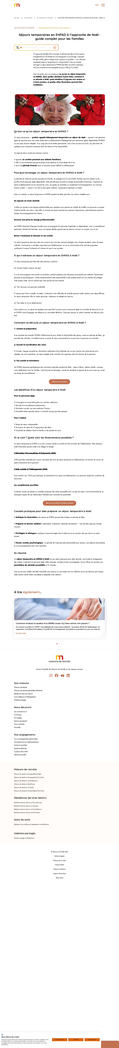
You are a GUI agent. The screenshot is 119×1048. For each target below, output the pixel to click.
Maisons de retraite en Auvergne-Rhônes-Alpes (27, 774)
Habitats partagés (20, 700)
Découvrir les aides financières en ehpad (59, 503)
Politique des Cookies (59, 860)
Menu (97, 5)
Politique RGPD (59, 865)
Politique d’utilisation (59, 869)
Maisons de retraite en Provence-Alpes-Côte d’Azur (29, 791)
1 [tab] (57, 643)
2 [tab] (59, 643)
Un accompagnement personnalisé (25, 739)
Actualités (28, 18)
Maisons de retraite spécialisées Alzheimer (28, 690)
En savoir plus (21, 633)
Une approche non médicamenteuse (26, 742)
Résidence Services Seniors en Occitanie (26, 806)
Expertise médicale (20, 748)
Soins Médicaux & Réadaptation (25, 697)
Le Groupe (17, 715)
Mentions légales (59, 856)
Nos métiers (18, 718)
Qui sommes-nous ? (20, 712)
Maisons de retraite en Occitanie (24, 787)
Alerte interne (59, 878)
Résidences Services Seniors (23, 694)
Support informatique (59, 873)
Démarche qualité (20, 755)
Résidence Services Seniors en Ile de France (27, 812)
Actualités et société (45, 18)
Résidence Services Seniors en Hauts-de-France (28, 809)
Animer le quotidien (20, 745)
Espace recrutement (20, 721)
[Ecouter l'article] (54, 47)
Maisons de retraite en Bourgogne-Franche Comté (29, 777)
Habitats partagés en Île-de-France (24, 838)
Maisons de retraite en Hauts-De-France (25, 781)
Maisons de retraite (20, 687)
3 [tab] (62, 643)
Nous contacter (19, 724)
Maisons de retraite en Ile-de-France (24, 784)
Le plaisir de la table (21, 751)
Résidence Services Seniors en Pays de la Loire (28, 802)
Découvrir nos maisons (59, 381)
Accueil (16, 18)
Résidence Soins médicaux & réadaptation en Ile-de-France (31, 824)
